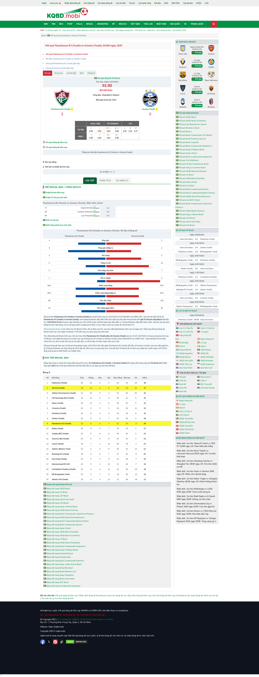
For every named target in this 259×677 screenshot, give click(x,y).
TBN (53, 24)
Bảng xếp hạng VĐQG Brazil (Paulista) (62, 532)
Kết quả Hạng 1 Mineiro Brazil (191, 214)
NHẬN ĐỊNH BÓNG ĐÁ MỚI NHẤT (190, 438)
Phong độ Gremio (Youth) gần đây (60, 68)
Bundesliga (183, 343)
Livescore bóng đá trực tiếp (119, 595)
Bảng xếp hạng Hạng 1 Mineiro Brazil (62, 507)
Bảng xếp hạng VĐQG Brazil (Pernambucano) (65, 517)
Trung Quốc (197, 24)
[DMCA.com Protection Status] (76, 641)
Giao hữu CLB (206, 368)
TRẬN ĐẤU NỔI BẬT (187, 42)
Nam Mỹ (182, 384)
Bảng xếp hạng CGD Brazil (58, 503)
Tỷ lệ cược (58, 73)
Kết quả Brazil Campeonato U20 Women (195, 135)
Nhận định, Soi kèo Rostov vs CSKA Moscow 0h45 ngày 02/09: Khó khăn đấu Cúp (196, 512)
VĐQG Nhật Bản (207, 357)
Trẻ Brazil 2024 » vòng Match (62, 187)
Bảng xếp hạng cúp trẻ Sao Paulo (60, 499)
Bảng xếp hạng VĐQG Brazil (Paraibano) (63, 543)
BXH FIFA (176, 3)
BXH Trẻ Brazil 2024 (56, 357)
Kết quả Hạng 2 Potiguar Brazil (191, 150)
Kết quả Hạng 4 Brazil (188, 153)
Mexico (123, 24)
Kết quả (47, 73)
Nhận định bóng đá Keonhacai (92, 595)
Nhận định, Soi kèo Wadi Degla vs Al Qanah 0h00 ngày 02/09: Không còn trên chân (196, 497)
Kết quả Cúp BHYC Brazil (189, 200)
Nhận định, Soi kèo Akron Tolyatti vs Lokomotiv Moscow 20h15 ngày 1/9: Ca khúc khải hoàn (196, 454)
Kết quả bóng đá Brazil (188, 113)
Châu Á (203, 381)
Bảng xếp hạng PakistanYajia (59, 557)
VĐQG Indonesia (207, 364)
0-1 (196, 239)
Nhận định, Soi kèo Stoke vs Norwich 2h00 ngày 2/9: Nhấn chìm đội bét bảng (195, 472)
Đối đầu (157, 3)
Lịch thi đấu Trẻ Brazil (188, 311)
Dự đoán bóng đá (105, 3)
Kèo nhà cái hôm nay (105, 30)
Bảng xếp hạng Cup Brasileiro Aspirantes (63, 586)
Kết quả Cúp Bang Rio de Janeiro (193, 124)
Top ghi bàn (188, 3)
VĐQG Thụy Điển (186, 419)
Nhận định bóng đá (72, 3)
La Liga (203, 343)
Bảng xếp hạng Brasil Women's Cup (61, 572)
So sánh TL (122, 180)
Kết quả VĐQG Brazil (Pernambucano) (194, 196)
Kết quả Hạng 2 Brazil (188, 182)
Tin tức (132, 3)
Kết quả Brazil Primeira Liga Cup (192, 139)
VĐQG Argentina (186, 353)
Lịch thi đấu (121, 3)
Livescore (54, 3)
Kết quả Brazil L (185, 132)
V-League (204, 332)
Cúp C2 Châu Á (185, 411)
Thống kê (91, 73)
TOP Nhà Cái (140, 30)
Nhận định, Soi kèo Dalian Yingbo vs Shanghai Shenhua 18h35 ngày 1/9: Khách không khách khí (197, 482)
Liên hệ (71, 619)
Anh (46, 24)
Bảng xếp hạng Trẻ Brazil (57, 492)
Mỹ (113, 24)
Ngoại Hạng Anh (207, 339)
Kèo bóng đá (89, 3)
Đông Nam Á (205, 377)
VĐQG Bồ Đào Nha (187, 422)
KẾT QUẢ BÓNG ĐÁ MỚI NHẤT (191, 396)
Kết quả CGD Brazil (187, 218)
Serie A (182, 346)
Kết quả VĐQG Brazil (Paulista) (191, 178)
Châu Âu (182, 381)
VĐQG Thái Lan (185, 364)
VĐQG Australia (206, 361)
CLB (206, 3)
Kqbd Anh (151, 30)
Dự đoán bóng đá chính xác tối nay (203, 595)
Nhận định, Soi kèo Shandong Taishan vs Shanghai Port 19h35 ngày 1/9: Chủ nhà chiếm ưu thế (197, 464)
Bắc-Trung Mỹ (206, 384)
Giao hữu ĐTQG (185, 368)
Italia (79, 24)
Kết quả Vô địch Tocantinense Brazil (193, 164)
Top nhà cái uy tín (49, 598)
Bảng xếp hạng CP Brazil (57, 539)
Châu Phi (183, 388)
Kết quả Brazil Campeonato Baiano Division (197, 193)
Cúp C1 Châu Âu (186, 328)
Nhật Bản (161, 24)
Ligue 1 (203, 346)
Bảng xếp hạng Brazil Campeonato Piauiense (65, 561)
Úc (185, 24)
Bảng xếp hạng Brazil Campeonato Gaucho (64, 525)
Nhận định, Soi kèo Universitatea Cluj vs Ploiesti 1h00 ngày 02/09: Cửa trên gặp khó (195, 505)
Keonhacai (181, 595)
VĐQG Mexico (185, 357)
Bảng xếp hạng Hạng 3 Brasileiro (60, 575)
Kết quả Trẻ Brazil (186, 230)
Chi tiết (90, 180)
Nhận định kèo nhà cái (86, 30)
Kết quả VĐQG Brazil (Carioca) (191, 211)
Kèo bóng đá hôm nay (141, 595)
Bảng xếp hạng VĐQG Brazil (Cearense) (63, 535)
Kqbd (44, 3)
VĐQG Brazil (205, 350)
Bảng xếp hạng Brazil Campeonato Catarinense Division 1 (70, 514)
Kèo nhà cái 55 (69, 30)
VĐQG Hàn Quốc (186, 361)
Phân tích (105, 180)
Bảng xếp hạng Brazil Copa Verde (60, 579)
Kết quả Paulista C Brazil (189, 128)
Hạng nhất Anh (185, 350)
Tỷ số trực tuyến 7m (53, 30)
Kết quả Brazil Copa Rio (189, 142)
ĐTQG (198, 3)
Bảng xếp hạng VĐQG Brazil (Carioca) (62, 510)
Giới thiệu (61, 619)
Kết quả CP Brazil (186, 175)
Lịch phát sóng (144, 3)
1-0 (196, 290)
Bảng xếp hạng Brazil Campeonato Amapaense (66, 546)
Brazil (89, 24)
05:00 (196, 320)
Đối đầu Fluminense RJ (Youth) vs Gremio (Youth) (66, 59)
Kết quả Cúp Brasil (186, 186)
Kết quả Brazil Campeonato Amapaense (195, 157)
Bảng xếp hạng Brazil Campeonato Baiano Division (68, 521)
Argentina (102, 24)
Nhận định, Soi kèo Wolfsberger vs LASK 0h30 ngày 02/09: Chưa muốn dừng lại (195, 490)
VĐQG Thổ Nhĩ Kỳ (186, 429)
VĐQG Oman (184, 433)
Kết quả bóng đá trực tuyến (55, 329)
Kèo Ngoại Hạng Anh (124, 30)
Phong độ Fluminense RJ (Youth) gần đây (63, 63)
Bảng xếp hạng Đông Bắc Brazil (60, 568)
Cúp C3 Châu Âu (186, 332)
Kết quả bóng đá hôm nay (66, 595)
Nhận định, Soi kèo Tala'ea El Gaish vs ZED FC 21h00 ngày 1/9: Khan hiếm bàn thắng (196, 444)
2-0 (196, 247)
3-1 (196, 277)
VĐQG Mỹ (204, 353)
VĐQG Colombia (186, 426)
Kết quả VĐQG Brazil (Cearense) (192, 121)
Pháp (70, 24)
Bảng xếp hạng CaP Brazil (57, 496)
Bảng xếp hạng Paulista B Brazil (60, 553)
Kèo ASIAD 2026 (179, 30)
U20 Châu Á (184, 415)
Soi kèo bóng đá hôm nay (164, 595)
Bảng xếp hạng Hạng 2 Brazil (59, 528)
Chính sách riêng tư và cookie (100, 619)
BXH (166, 3)
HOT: (42, 30)
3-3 (196, 260)
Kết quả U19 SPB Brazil (188, 160)
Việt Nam (135, 24)
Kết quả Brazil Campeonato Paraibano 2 (195, 146)
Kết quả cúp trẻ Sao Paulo (189, 222)
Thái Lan (148, 24)
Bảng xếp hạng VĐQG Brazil (58, 489)
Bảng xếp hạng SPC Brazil (57, 582)
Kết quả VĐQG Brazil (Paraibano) (192, 171)
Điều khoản (80, 619)
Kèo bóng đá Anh (164, 30)
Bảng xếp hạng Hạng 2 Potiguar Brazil (62, 550)
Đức (61, 24)
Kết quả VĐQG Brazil (187, 117)
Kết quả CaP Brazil (187, 225)
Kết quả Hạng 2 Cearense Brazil (192, 168)
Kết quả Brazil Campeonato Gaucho (193, 189)
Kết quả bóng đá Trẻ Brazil (108, 78)
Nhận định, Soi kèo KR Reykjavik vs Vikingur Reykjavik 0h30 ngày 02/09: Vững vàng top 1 (196, 519)
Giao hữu (183, 391)
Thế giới (182, 377)
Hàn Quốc (175, 24)
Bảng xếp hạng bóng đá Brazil (59, 484)
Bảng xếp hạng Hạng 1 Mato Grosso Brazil (64, 564)
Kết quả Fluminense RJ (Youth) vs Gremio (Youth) (67, 54)
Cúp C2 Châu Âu (207, 328)
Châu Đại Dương (207, 388)
